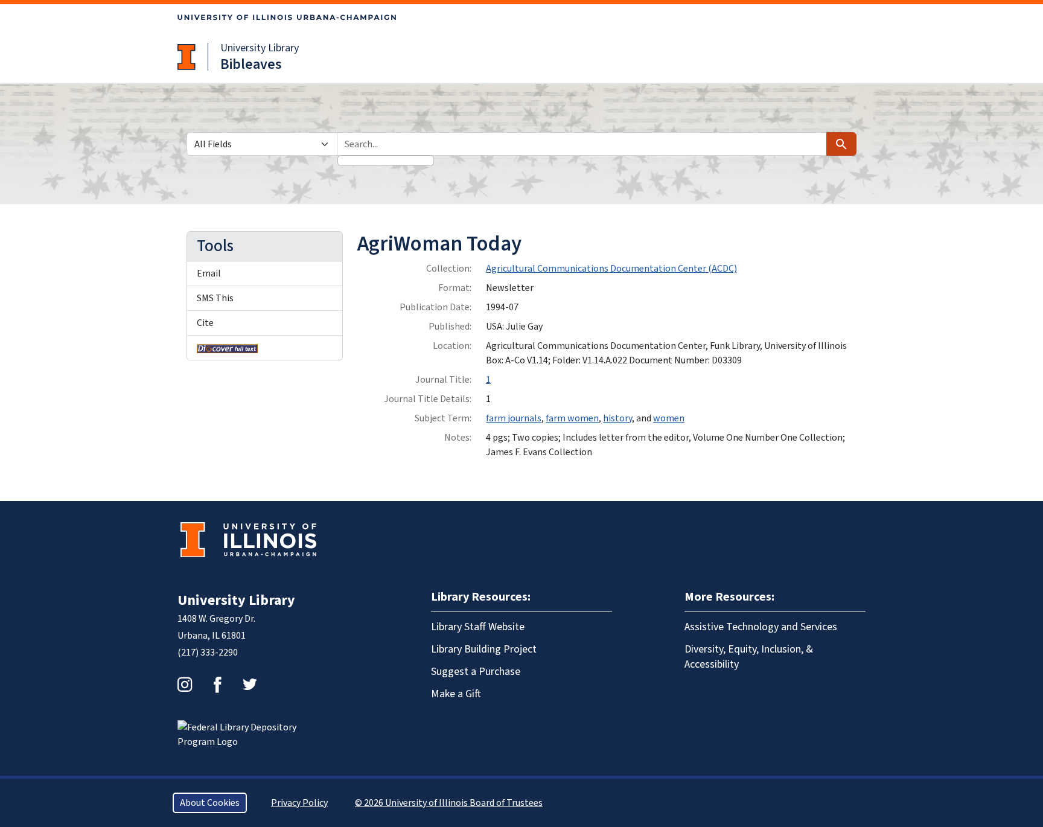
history (617, 418)
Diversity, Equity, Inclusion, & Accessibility (748, 657)
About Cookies (210, 802)
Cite (205, 323)
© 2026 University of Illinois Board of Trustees (449, 802)
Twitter (249, 684)
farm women (572, 418)
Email (209, 273)
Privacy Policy (299, 802)
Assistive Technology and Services (760, 626)
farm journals (513, 418)
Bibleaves (251, 64)
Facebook (217, 684)
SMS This (215, 298)
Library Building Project (484, 649)
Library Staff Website (478, 626)
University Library (259, 48)
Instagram (184, 684)
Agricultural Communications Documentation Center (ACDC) (611, 268)
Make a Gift (456, 693)
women (668, 418)
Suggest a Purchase (475, 671)
